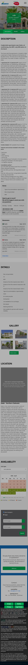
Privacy (9, 607)
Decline (19, 604)
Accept (9, 604)
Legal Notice (19, 607)
